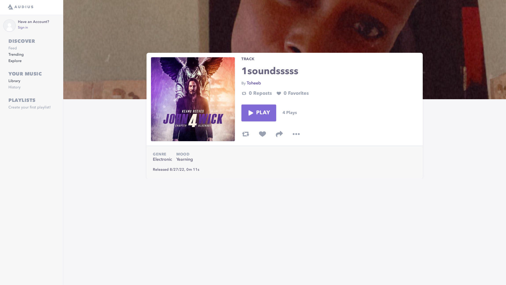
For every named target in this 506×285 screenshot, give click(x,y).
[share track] (279, 134)
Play (263, 113)
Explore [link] (15, 61)
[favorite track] (262, 134)
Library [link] (14, 81)
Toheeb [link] (254, 83)
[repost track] (245, 134)
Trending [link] (16, 54)
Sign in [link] (23, 27)
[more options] (296, 134)
